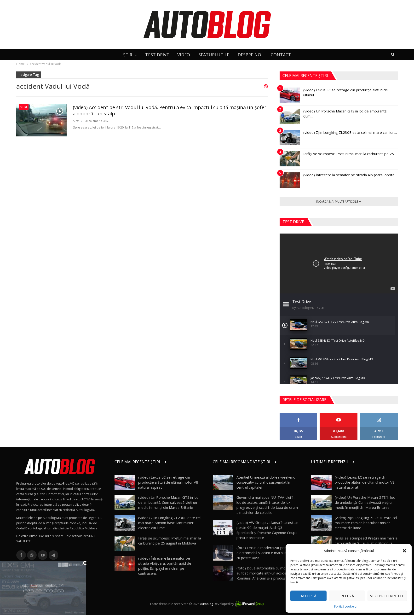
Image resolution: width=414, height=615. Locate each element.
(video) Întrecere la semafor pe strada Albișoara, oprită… (350, 174)
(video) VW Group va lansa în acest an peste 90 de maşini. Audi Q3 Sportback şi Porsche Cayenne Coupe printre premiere (267, 530)
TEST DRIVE (157, 55)
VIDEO (183, 55)
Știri (23, 107)
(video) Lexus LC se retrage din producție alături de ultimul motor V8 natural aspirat (168, 482)
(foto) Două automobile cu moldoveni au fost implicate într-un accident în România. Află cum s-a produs (266, 573)
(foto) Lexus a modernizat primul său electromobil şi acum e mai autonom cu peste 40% (266, 552)
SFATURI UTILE (213, 55)
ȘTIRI (128, 55)
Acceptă (308, 595)
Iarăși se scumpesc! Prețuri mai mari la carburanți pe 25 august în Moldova (169, 540)
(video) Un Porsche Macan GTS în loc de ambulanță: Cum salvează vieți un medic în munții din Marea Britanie (168, 502)
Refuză (347, 595)
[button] (404, 550)
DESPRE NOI (250, 55)
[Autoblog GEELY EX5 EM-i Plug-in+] (43, 588)
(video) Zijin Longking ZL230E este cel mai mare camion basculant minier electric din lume (169, 522)
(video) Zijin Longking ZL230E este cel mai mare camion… (350, 132)
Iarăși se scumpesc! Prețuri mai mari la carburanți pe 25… (350, 153)
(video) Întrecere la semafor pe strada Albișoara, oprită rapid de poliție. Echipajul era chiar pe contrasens (164, 566)
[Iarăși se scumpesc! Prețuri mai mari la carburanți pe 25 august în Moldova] (290, 159)
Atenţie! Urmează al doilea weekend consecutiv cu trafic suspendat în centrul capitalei (265, 482)
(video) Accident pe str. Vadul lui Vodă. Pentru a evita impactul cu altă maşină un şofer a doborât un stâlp (169, 110)
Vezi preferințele (387, 595)
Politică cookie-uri (346, 606)
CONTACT (281, 55)
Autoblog (206, 604)
